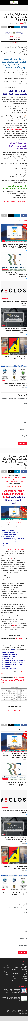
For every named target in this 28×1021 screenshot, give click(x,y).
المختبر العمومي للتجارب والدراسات (14, 481)
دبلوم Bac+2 (15, 967)
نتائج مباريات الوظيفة (6, 967)
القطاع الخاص (4, 269)
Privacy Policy (7, 1011)
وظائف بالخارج (5, 974)
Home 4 (25, 1011)
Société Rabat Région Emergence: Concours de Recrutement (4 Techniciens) (16, 275)
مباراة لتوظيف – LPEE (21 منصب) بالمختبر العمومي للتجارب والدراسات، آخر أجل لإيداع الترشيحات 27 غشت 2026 (15, 246)
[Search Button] (2, 2)
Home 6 (14, 1011)
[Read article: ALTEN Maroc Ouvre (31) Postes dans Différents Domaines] (14, 346)
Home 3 (8, 1010)
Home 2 (14, 1010)
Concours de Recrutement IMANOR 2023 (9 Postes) (12, 679)
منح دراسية (6, 965)
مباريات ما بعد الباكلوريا (15, 977)
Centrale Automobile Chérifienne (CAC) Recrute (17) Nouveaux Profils (15, 384)
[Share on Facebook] (24, 27)
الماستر (25, 980)
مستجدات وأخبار (14, 980)
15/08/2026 (24, 250)
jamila (21, 23)
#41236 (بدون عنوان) (22, 1010)
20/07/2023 (12, 23)
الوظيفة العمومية (14, 965)
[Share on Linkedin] (17, 27)
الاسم (25, 422)
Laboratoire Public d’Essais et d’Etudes (13, 477)
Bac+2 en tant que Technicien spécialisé (23, 967)
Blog (3, 241)
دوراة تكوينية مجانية (15, 970)
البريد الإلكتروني (23, 429)
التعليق (25, 403)
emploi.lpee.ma (14, 710)
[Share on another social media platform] (4, 27)
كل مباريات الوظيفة (15, 973)
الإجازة (3, 325)
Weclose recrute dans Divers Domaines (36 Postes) (15, 302)
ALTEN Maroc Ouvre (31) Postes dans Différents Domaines (15, 358)
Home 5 (19, 1011)
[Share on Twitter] (11, 27)
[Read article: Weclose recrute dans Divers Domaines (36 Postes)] (14, 290)
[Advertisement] (14, 6)
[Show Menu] (25, 2)
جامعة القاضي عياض (22, 1013)
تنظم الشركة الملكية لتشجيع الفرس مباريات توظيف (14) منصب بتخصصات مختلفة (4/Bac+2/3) (15, 330)
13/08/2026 (24, 278)
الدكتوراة (25, 976)
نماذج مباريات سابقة (6, 971)
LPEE (14, 479)
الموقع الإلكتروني (23, 436)
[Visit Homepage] (14, 2)
